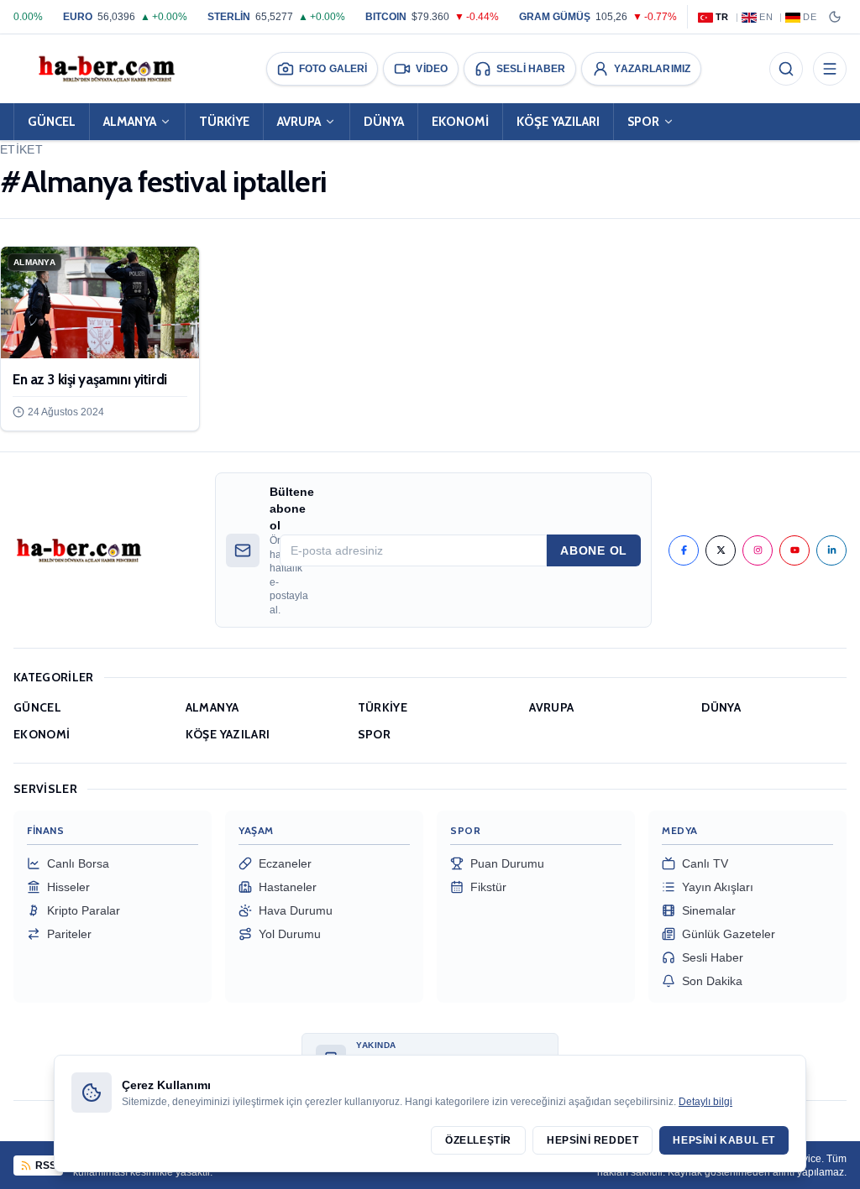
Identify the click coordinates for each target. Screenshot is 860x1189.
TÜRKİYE (224, 121)
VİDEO (432, 69)
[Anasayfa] (105, 69)
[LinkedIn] (831, 550)
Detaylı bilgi (705, 1102)
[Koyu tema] (835, 17)
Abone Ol (593, 550)
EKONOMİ (460, 121)
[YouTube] (794, 550)
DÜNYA (384, 121)
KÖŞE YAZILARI (558, 121)
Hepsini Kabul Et (724, 1140)
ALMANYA (129, 121)
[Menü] (830, 69)
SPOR (643, 121)
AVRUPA (299, 121)
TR (722, 17)
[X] (720, 550)
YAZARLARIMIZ (652, 69)
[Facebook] (684, 550)
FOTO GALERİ (333, 69)
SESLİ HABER (530, 69)
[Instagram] (757, 550)
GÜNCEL (52, 121)
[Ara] (786, 69)
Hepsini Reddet (592, 1140)
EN (766, 17)
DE (809, 17)
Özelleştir (478, 1140)
